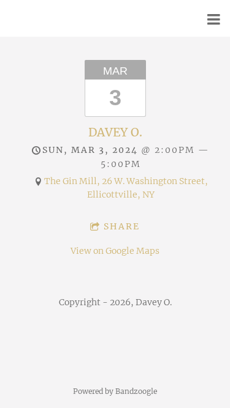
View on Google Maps (115, 250)
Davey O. (115, 132)
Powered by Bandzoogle (115, 391)
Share (122, 226)
